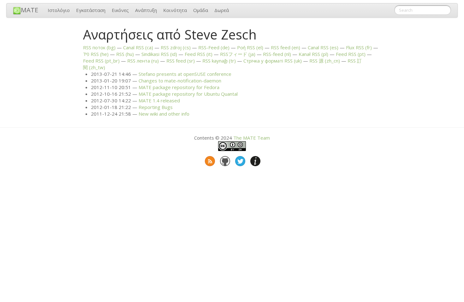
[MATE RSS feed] (209, 160)
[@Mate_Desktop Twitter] (240, 160)
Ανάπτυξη (146, 10)
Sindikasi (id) (159, 54)
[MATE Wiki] (255, 160)
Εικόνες (120, 10)
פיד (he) (96, 54)
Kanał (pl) (313, 54)
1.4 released (159, 100)
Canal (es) (323, 47)
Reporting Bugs (156, 107)
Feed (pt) (351, 54)
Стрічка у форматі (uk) (272, 60)
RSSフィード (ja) (237, 54)
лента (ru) (143, 60)
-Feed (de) (213, 47)
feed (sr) (180, 60)
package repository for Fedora (179, 87)
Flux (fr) (359, 47)
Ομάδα (200, 10)
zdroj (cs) (176, 47)
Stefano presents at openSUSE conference (185, 74)
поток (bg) (99, 47)
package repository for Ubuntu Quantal (188, 94)
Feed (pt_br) (101, 60)
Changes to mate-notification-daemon (180, 80)
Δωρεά (221, 10)
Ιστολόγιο (59, 10)
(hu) (125, 54)
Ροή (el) (250, 47)
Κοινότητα (175, 10)
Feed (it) (198, 54)
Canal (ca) (138, 47)
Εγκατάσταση (90, 10)
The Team (251, 138)
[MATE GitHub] (224, 160)
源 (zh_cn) (324, 60)
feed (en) (285, 47)
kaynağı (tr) (219, 60)
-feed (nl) (277, 54)
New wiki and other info (164, 114)
